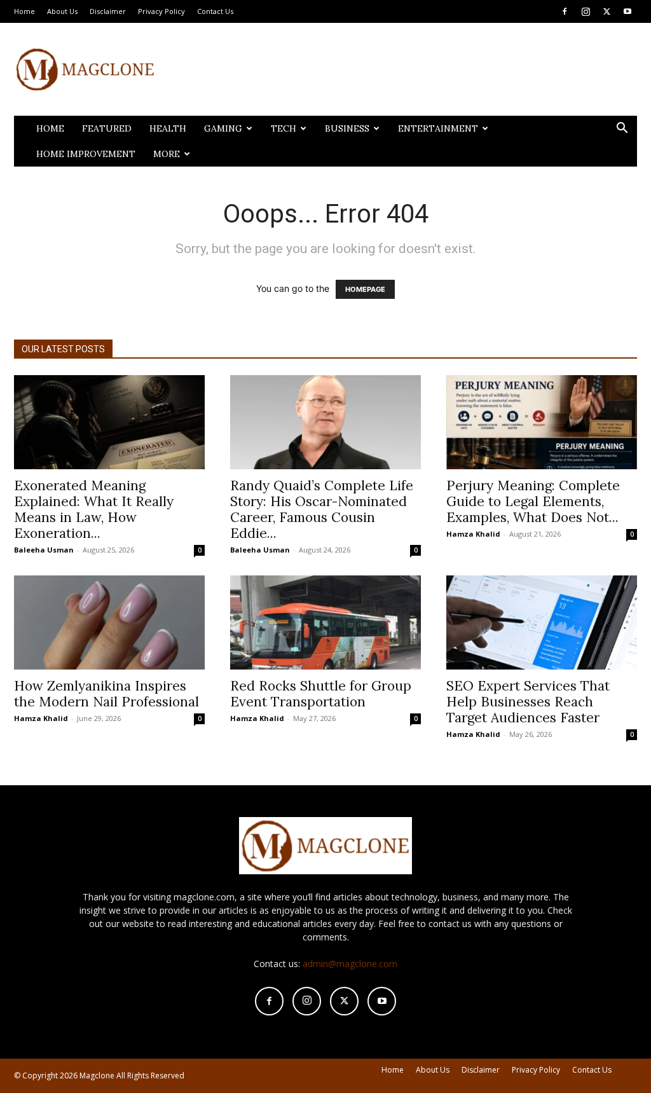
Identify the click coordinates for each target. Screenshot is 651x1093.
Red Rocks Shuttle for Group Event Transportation (320, 693)
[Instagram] (585, 11)
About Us (62, 11)
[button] (621, 129)
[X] (606, 11)
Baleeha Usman (44, 549)
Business (347, 128)
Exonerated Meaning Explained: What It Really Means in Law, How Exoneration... (94, 509)
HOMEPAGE (365, 289)
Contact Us (215, 11)
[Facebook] (564, 11)
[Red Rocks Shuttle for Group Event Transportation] (325, 622)
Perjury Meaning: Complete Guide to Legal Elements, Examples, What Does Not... (533, 501)
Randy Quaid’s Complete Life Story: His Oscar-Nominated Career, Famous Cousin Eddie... (321, 509)
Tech (283, 128)
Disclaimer (108, 11)
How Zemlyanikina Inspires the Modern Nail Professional (108, 693)
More (166, 154)
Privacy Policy (161, 11)
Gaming (223, 128)
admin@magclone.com (350, 964)
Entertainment (438, 128)
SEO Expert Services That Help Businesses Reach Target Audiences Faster (528, 701)
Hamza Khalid (473, 534)
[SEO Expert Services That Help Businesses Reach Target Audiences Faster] (541, 622)
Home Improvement (85, 154)
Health (167, 128)
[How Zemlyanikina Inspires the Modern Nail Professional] (109, 622)
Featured (107, 128)
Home (24, 11)
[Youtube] (627, 11)
